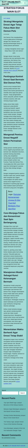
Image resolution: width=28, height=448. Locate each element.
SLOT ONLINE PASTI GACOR (16, 445)
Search (4, 390)
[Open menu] (24, 3)
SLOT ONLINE (7, 18)
